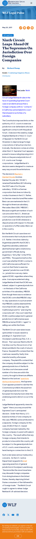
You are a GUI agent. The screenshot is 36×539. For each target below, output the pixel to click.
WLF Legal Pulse (7, 35)
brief (25, 461)
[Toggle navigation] (31, 3)
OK (18, 536)
